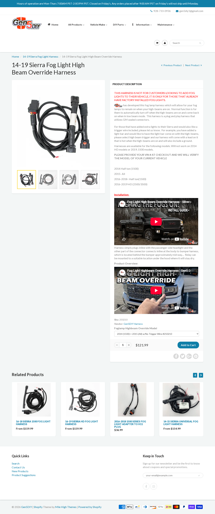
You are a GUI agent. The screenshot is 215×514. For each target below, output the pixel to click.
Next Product (192, 65)
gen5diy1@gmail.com (191, 10)
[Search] (200, 43)
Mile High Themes (65, 506)
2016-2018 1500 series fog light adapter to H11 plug (130, 424)
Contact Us (18, 467)
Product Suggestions (24, 475)
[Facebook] (146, 486)
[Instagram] (153, 486)
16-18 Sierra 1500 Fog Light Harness (33, 423)
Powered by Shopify (89, 506)
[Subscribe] (199, 475)
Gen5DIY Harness (133, 323)
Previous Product (172, 65)
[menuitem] (52, 24)
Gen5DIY (26, 506)
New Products (20, 471)
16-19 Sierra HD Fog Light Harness (81, 423)
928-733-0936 (162, 10)
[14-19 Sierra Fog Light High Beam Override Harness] (58, 125)
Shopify (38, 506)
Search (15, 463)
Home (15, 56)
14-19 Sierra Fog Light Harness (40, 56)
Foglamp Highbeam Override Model (135, 328)
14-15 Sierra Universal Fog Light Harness (180, 423)
